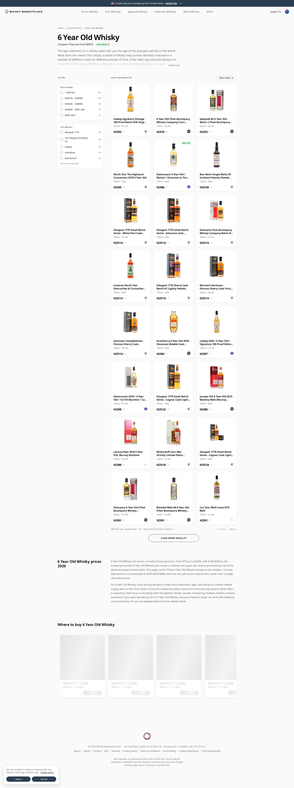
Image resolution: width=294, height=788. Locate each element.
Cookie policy (47, 772)
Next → (233, 529)
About (87, 750)
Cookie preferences (189, 750)
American (165, 11)
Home (61, 28)
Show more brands (69, 163)
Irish (113, 11)
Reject (18, 779)
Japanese (137, 11)
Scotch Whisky (74, 28)
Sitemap (116, 750)
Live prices (101, 44)
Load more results (173, 538)
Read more (174, 65)
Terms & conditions (150, 750)
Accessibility (169, 750)
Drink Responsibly (211, 750)
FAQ (106, 750)
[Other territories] (287, 12)
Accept (44, 779)
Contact (97, 750)
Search (77, 750)
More (210, 11)
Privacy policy (130, 750)
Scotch (89, 11)
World (191, 11)
